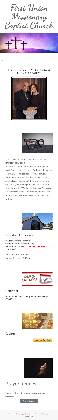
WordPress (29, 416)
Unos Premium (35, 414)
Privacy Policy (13, 414)
